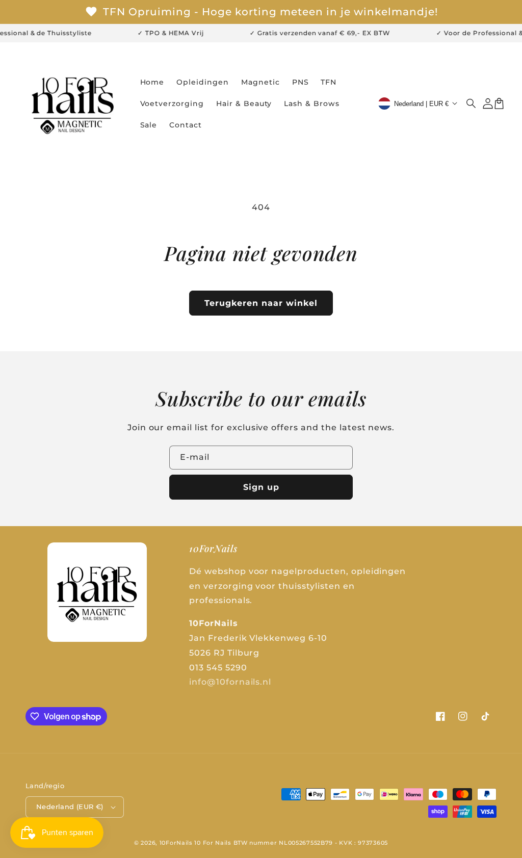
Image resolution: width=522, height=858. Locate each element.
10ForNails (176, 842)
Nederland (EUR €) (69, 806)
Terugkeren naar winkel (261, 303)
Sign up (261, 487)
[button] (471, 103)
